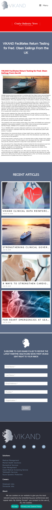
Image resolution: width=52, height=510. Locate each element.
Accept (15, 506)
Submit (26, 408)
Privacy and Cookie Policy (31, 506)
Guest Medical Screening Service (15, 470)
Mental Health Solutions (12, 463)
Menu (45, 5)
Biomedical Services (10, 465)
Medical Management (11, 460)
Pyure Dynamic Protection (13, 474)
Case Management (10, 467)
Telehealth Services (10, 472)
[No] (49, 501)
